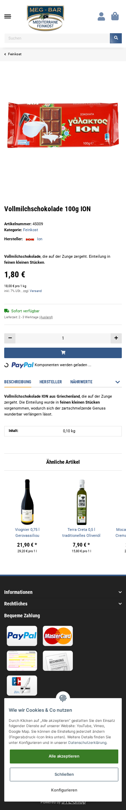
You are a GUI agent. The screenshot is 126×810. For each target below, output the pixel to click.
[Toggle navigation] (11, 16)
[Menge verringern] (10, 338)
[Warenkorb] (115, 16)
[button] (101, 16)
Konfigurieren (64, 790)
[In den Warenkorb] (63, 353)
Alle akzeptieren (64, 756)
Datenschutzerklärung (87, 742)
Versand (36, 291)
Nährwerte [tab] (81, 381)
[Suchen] (116, 38)
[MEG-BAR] (46, 18)
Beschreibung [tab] (17, 381)
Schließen (64, 774)
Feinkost (30, 230)
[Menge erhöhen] (116, 338)
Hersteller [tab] (51, 381)
